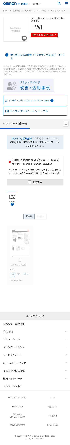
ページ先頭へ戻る (35, 316)
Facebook (53, 424)
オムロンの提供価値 (14, 370)
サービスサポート (12, 355)
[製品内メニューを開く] (65, 123)
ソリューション (11, 339)
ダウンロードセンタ (14, 347)
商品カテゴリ (29, 10)
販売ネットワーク (12, 378)
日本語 (29, 216)
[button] (12, 204)
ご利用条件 (52, 415)
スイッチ (43, 10)
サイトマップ (17, 406)
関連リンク (52, 406)
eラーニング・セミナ (14, 362)
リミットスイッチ (58, 10)
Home (5, 10)
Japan (35, 3)
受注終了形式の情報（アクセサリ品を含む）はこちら (37, 56)
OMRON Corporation (17, 397)
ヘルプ (52, 397)
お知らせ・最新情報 (14, 323)
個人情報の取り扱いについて (17, 415)
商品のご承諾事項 (17, 424)
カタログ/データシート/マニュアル (29, 111)
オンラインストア (12, 386)
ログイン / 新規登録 (22, 138)
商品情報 (16, 10)
